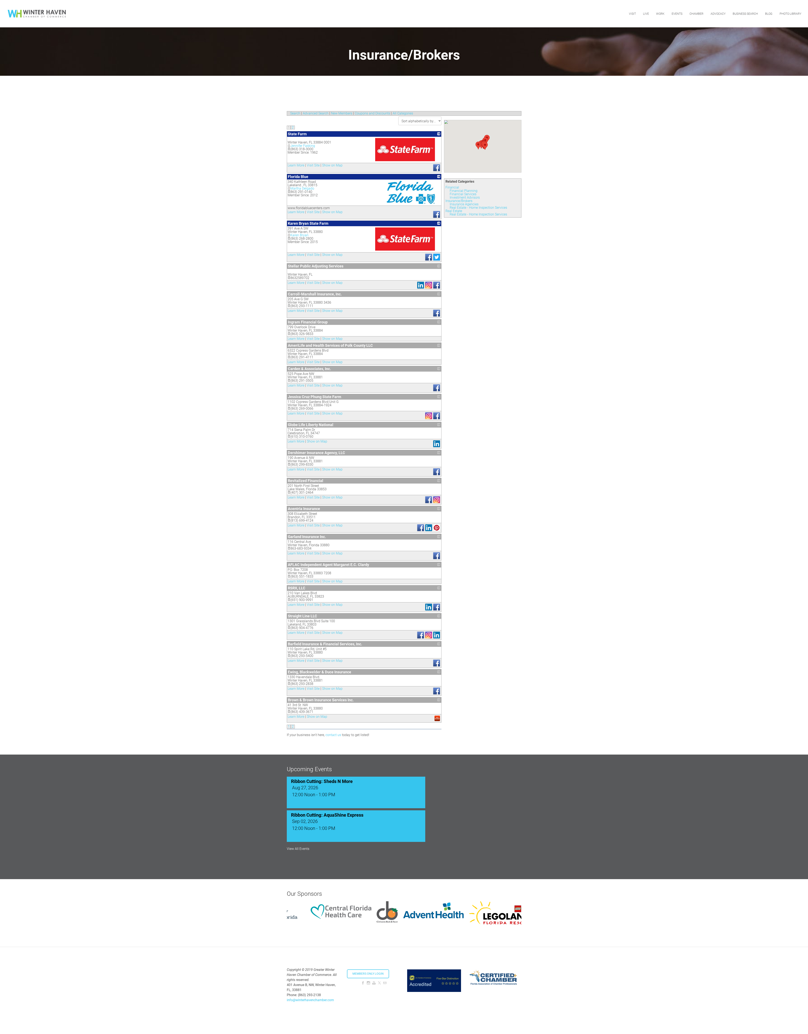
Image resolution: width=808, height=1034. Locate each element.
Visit (632, 13)
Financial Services (463, 194)
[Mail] (385, 983)
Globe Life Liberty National (310, 425)
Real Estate (453, 211)
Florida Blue (298, 176)
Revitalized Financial (305, 480)
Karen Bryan (299, 235)
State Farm (297, 134)
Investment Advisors (465, 197)
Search (295, 113)
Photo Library (790, 13)
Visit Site (313, 165)
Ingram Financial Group (308, 322)
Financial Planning (463, 191)
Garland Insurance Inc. (307, 536)
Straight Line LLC (302, 616)
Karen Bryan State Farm (308, 223)
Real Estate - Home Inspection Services (478, 208)
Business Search (745, 13)
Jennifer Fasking (302, 146)
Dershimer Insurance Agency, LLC (316, 453)
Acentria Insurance (304, 508)
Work (660, 13)
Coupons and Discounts (372, 113)
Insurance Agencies (464, 204)
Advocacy (718, 13)
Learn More (296, 165)
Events (677, 13)
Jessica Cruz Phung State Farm (314, 397)
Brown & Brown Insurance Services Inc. (321, 700)
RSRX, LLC (296, 588)
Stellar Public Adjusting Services (315, 266)
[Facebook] (363, 983)
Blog (768, 13)
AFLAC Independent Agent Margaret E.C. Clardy (328, 564)
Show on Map (332, 165)
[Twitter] (379, 983)
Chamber (696, 13)
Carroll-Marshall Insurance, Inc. (315, 294)
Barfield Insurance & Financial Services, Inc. (325, 644)
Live (646, 13)
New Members (341, 113)
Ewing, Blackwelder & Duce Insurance (319, 672)
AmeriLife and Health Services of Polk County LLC (330, 345)
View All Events (298, 849)
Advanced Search (315, 113)
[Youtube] (374, 983)
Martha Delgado (302, 188)
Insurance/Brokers (458, 201)
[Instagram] (368, 983)
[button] (485, 146)
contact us (333, 735)
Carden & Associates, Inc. (309, 369)
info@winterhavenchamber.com (310, 1000)
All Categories (403, 113)
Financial (452, 187)
